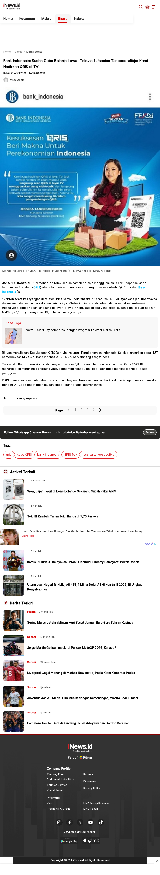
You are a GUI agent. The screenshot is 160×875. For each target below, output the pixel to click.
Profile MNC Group (58, 808)
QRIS (36, 287)
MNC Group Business (96, 803)
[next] (100, 410)
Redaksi (88, 774)
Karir (50, 803)
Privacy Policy (92, 788)
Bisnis (62, 18)
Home (8, 18)
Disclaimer (89, 781)
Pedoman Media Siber (60, 779)
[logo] (14, 7)
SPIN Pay (70, 454)
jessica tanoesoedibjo (98, 454)
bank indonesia (48, 454)
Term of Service (57, 784)
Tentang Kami (55, 774)
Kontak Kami (54, 790)
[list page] (69, 842)
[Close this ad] (157, 861)
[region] (80, 33)
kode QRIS (24, 454)
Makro (46, 18)
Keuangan (27, 18)
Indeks (79, 18)
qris (8, 454)
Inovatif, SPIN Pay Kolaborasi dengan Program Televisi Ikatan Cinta (72, 330)
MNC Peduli (90, 808)
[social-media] (59, 823)
